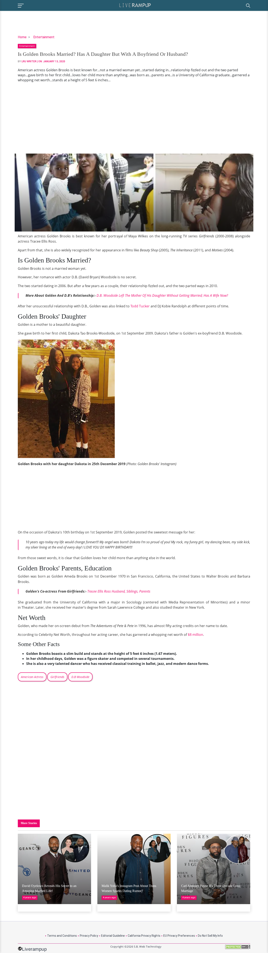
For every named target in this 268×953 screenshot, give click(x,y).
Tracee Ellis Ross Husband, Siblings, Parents (118, 591)
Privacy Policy (89, 935)
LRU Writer (29, 61)
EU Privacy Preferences (179, 935)
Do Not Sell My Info (210, 935)
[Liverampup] (135, 5)
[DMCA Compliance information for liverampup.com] (237, 948)
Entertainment (43, 37)
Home (22, 37)
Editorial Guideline (113, 935)
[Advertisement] (134, 118)
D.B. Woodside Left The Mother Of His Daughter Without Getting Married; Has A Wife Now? (162, 295)
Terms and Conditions (62, 935)
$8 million (195, 634)
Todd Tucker (140, 306)
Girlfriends (57, 677)
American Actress (32, 677)
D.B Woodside (80, 677)
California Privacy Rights (144, 935)
